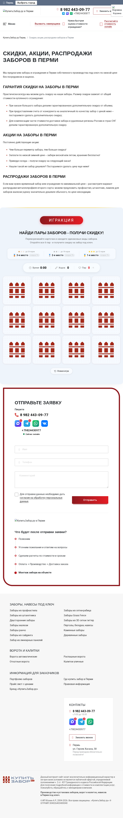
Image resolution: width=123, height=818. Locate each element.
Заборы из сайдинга (21, 635)
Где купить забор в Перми (78, 679)
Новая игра (63, 371)
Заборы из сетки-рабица (77, 610)
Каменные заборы (74, 630)
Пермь (9, 2)
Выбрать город (26, 2)
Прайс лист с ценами (21, 684)
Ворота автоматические (23, 656)
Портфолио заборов (21, 679)
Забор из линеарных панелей (26, 640)
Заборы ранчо (18, 630)
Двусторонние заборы (22, 620)
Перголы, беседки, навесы (78, 625)
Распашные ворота (74, 656)
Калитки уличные (73, 661)
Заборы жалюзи (19, 625)
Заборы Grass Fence (75, 615)
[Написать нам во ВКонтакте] (44, 423)
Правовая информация (77, 684)
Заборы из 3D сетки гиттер (79, 620)
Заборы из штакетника (23, 615)
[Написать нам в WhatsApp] (71, 13)
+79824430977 (82, 13)
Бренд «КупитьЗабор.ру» (24, 689)
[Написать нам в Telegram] (63, 13)
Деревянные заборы (75, 635)
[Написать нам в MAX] (67, 13)
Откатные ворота (19, 661)
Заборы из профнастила (23, 610)
